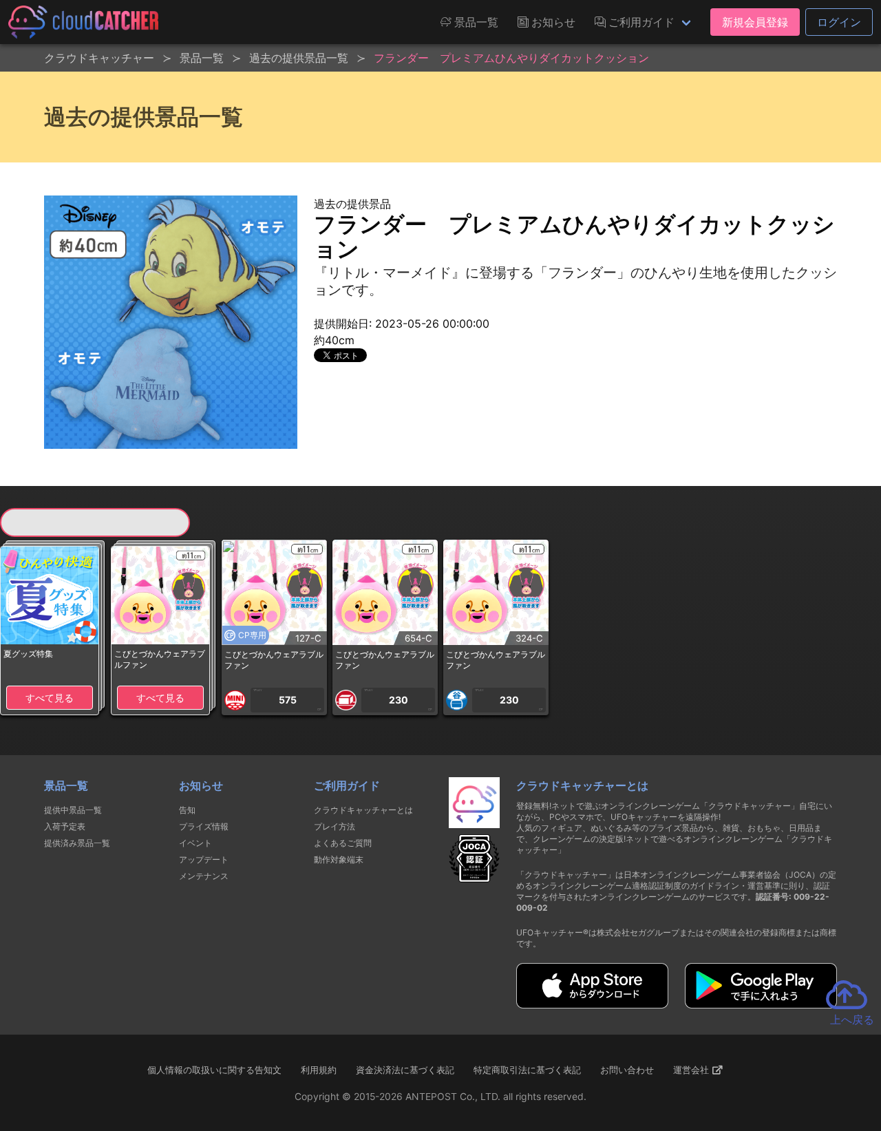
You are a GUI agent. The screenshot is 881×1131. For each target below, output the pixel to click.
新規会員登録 (755, 22)
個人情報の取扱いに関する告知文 (214, 1069)
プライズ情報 (204, 826)
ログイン (839, 22)
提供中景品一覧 (73, 810)
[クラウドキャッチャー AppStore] (592, 1004)
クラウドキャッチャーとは (363, 810)
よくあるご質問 (343, 843)
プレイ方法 (334, 826)
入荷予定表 (64, 826)
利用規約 (319, 1069)
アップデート (204, 859)
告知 (187, 810)
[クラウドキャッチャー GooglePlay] (761, 1004)
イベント (195, 843)
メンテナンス (204, 876)
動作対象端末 (338, 859)
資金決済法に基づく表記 (405, 1069)
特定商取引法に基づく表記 (527, 1069)
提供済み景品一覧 (77, 843)
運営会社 (692, 1069)
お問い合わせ (627, 1069)
